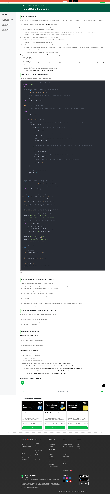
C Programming (38, 450)
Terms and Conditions (63, 491)
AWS (36, 452)
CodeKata (51, 452)
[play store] (84, 479)
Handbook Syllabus (64, 391)
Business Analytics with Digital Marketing (26, 456)
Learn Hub (65, 454)
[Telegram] (67, 481)
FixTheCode (51, 458)
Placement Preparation (67, 444)
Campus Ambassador (53, 466)
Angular (36, 454)
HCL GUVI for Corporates (68, 446)
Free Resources (66, 456)
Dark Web (37, 457)
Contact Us (79, 446)
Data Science (24, 444)
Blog (64, 458)
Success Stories (66, 452)
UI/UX (22, 451)
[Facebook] (64, 478)
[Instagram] (67, 478)
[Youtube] (70, 481)
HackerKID (65, 442)
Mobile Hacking (38, 448)
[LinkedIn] (70, 478)
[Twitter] (64, 481)
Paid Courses (52, 442)
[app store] (84, 476)
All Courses (37, 459)
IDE (49, 461)
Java (36, 445)
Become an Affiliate (67, 468)
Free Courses (52, 444)
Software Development (26, 446)
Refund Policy (79, 442)
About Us (78, 448)
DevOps (23, 453)
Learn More (34, 428)
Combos (51, 446)
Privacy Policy (70, 491)
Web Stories (65, 461)
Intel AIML (23, 448)
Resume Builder (67, 470)
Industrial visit (52, 469)
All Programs (24, 459)
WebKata (51, 454)
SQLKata (51, 456)
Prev (23, 391)
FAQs (78, 444)
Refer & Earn (84, 483)
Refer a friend (65, 465)
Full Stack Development (26, 442)
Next (102, 391)
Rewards (64, 463)
